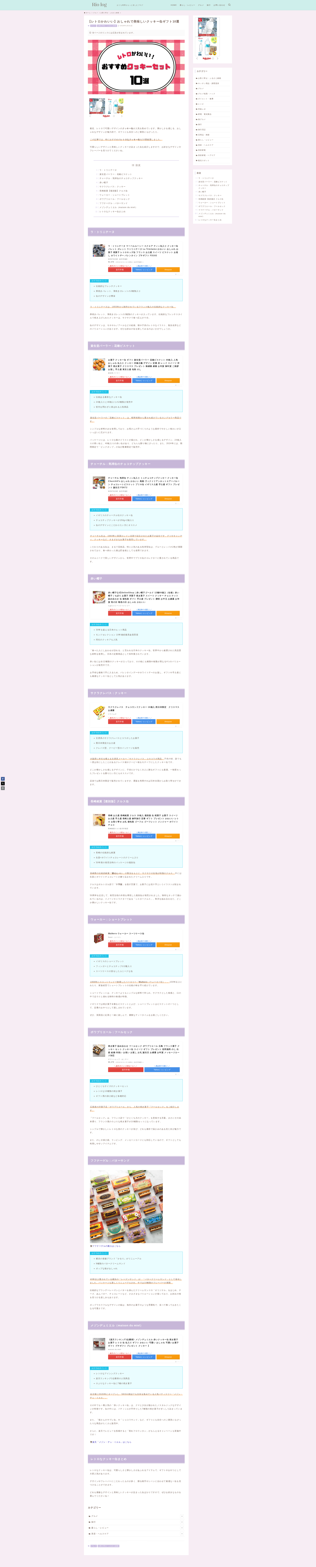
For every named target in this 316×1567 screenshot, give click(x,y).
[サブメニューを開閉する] (182, 1516)
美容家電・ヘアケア (206, 155)
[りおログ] (99, 5)
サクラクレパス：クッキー (112, 187)
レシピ (201, 104)
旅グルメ (202, 119)
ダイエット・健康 (206, 99)
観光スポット (204, 160)
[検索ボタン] (229, 5)
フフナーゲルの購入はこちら (106, 1246)
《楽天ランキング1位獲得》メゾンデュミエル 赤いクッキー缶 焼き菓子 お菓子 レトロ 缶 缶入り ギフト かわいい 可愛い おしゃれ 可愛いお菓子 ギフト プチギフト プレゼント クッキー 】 (143, 1342)
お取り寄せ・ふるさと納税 (107, 25)
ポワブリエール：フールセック (114, 199)
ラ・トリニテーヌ (108, 170)
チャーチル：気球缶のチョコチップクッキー (121, 178)
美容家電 (202, 150)
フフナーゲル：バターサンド (113, 203)
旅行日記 (202, 130)
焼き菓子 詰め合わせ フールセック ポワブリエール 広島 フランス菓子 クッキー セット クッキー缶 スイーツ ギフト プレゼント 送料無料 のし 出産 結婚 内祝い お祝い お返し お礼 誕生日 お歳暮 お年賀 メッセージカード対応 (144, 1051)
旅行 (93, 1522)
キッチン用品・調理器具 (208, 83)
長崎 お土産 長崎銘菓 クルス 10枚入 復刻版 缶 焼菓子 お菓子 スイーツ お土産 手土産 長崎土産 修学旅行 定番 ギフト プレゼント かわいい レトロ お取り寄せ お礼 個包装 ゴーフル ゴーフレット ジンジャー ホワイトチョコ (143, 820)
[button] (3, 779)
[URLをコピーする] (3, 788)
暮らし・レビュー (100, 1528)
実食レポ (202, 109)
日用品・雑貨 (204, 135)
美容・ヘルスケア (100, 1534)
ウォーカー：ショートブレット (114, 195)
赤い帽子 (103, 182)
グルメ (93, 25)
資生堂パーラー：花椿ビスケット (115, 174)
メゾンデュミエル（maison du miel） (118, 207)
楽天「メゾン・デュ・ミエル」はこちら (112, 1442)
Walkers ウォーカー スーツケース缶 (126, 933)
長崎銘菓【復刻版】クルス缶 (113, 191)
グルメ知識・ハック (206, 94)
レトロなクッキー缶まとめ (112, 211)
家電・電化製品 (205, 114)
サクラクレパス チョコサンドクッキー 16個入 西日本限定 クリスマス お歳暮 (144, 708)
